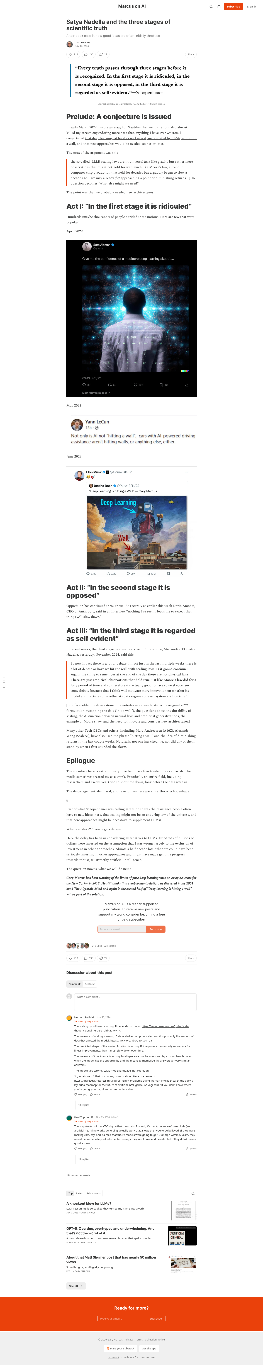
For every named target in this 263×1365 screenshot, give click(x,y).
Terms (139, 1339)
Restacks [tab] (90, 984)
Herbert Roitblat (84, 1017)
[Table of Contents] (3, 682)
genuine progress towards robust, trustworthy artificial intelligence (125, 857)
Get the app (149, 1348)
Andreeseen (153, 730)
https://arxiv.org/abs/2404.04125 (131, 1040)
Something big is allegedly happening (89, 1267)
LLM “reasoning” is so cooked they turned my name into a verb (105, 1208)
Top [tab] (71, 1193)
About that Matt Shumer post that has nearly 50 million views (111, 1259)
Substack (113, 1357)
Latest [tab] (80, 1193)
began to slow (174, 172)
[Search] (211, 6)
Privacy (129, 1339)
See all (73, 1286)
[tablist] (81, 984)
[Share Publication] (219, 6)
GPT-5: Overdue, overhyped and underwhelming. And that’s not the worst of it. (110, 1231)
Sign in (252, 6)
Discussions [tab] (94, 1193)
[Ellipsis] (195, 1017)
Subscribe (233, 6)
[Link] (61, 116)
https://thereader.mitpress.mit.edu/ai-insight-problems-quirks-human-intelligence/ (125, 1080)
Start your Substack (122, 1348)
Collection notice (155, 1339)
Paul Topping (82, 1117)
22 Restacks (110, 945)
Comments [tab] (75, 984)
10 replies (83, 1105)
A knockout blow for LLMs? (88, 1203)
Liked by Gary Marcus (88, 1021)
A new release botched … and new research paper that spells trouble (108, 1238)
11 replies (83, 1159)
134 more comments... (79, 1175)
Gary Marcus (82, 42)
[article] (131, 1211)
